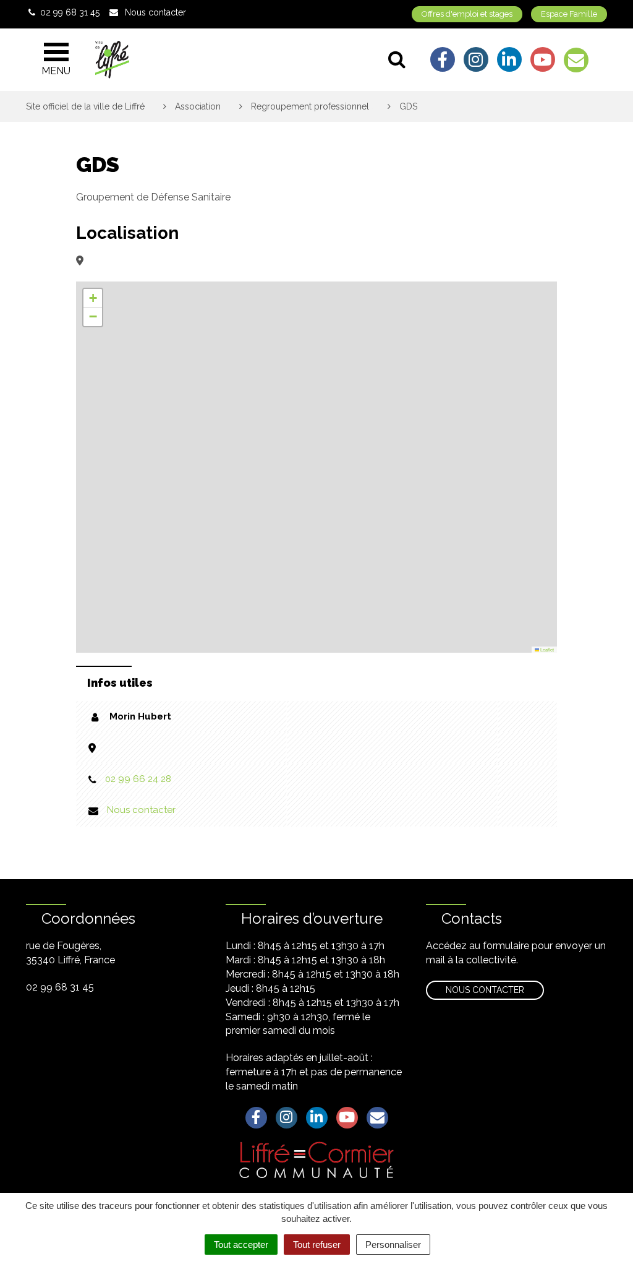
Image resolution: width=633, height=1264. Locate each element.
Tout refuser (317, 1244)
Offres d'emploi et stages (467, 14)
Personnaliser (393, 1244)
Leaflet (546, 649)
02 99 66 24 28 (138, 779)
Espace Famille (569, 14)
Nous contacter (141, 809)
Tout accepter (241, 1244)
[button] (92, 298)
